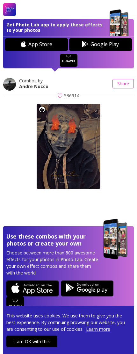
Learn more (98, 329)
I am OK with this (32, 341)
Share (123, 83)
